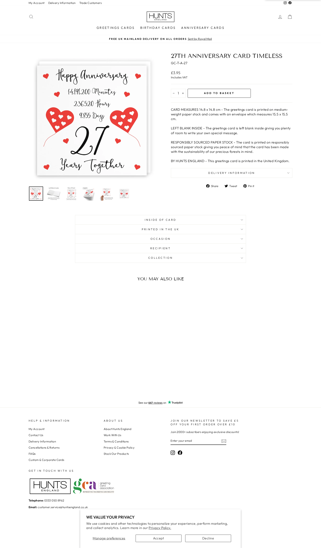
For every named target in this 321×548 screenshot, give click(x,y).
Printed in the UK (160, 229)
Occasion (160, 238)
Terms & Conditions (116, 441)
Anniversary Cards (202, 28)
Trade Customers (90, 3)
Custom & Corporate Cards (46, 460)
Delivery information (231, 173)
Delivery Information (62, 3)
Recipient (160, 248)
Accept (158, 538)
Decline (208, 538)
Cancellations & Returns (44, 447)
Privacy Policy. (160, 528)
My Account (37, 3)
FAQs (32, 453)
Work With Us (112, 435)
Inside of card (160, 220)
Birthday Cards (158, 28)
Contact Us (36, 435)
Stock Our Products (116, 453)
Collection (160, 257)
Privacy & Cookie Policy (119, 447)
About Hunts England (118, 429)
